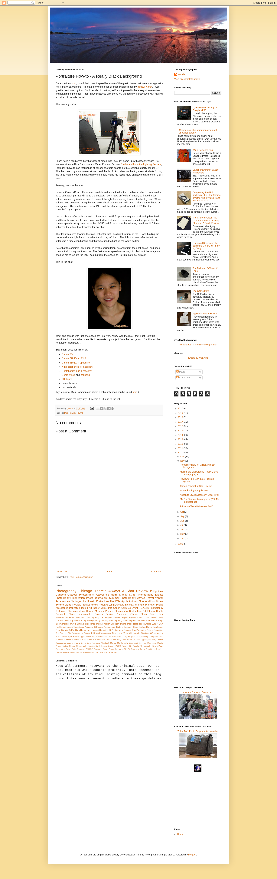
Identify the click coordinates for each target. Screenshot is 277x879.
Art (90, 608)
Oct (182, 512)
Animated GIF (91, 627)
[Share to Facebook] (109, 408)
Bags (160, 620)
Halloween (111, 640)
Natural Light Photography (111, 630)
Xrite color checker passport (77, 366)
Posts (182, 371)
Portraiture (102, 601)
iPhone (60, 604)
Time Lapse (117, 633)
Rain (74, 649)
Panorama (121, 614)
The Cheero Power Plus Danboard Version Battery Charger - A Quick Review (206, 220)
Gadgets (61, 594)
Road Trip (137, 624)
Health (159, 611)
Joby (154, 640)
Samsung (98, 649)
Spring (128, 604)
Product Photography (116, 611)
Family (71, 624)
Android (149, 620)
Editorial (67, 640)
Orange (111, 646)
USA (161, 624)
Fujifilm (109, 614)
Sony (160, 617)
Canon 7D (67, 354)
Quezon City (65, 633)
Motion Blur (109, 624)
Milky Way (128, 643)
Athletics (112, 636)
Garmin (64, 630)
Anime (58, 636)
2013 (181, 439)
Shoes (154, 617)
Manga (113, 643)
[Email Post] (91, 408)
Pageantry (141, 630)
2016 (181, 426)
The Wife (115, 601)
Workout (145, 633)
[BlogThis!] (101, 408)
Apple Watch (85, 636)
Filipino (125, 617)
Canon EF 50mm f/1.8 (74, 358)
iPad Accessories (64, 627)
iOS (151, 633)
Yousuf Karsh (145, 86)
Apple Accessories (107, 627)
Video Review (73, 604)
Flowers (99, 614)
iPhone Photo (138, 614)
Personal (60, 614)
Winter (159, 597)
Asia (106, 636)
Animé (64, 636)
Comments (184, 377)
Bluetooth (128, 627)
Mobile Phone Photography (75, 646)
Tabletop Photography (101, 633)
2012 (181, 444)
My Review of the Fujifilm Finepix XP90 (205, 108)
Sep (182, 516)
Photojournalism (76, 611)
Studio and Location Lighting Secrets (141, 164)
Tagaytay (135, 649)
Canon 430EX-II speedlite (76, 362)
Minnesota (151, 643)
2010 (181, 452)
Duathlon (60, 640)
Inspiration (74, 608)
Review (142, 591)
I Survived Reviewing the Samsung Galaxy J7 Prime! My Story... (206, 246)
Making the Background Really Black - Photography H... (199, 473)
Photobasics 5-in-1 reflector (77, 371)
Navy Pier (99, 620)
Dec (182, 456)
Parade (150, 630)
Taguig (84, 608)
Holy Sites (121, 640)
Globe (89, 640)
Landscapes (106, 617)
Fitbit (85, 624)
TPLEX (127, 649)
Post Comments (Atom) (81, 577)
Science (136, 620)
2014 (181, 435)
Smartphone (77, 633)
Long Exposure (116, 604)
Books (132, 611)
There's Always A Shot (114, 591)
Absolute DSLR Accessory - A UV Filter (199, 495)
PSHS (118, 646)
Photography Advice (133, 597)
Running (147, 624)
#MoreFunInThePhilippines (68, 617)
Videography (135, 633)
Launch (140, 617)
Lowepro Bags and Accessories (198, 692)
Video (125, 633)
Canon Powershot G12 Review (196, 486)
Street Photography (141, 594)
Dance (149, 627)
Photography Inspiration (70, 597)
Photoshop (127, 620)
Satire (105, 649)
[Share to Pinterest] (112, 408)
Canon (116, 608)
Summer (114, 597)
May (182, 534)
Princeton (150, 604)
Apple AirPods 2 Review (205, 313)
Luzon (89, 630)
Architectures (97, 636)
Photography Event (149, 646)
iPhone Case (97, 652)
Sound (112, 649)
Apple (124, 601)
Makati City (81, 620)
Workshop (87, 652)
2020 (181, 408)
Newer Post (62, 571)
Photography (66, 591)
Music (103, 608)
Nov (182, 461)
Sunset (155, 624)
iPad (143, 620)
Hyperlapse (146, 640)
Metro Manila (119, 594)
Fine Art (141, 611)
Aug (182, 520)
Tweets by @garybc (198, 358)
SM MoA (89, 649)
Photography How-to (73, 413)
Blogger (192, 854)
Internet (99, 624)
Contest (63, 624)
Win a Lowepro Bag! (203, 150)
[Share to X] (105, 408)
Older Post (156, 571)
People (136, 646)
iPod (110, 608)
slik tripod (67, 379)
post (74, 83)
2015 (181, 430)
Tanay (142, 649)
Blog (58, 624)
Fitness (151, 611)
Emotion (76, 640)
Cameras (126, 608)
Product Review (90, 604)
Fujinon (132, 617)
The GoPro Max (201, 291)
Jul (182, 525)
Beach (120, 636)
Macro (96, 630)
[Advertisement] (109, 542)
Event (135, 608)
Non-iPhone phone (123, 624)
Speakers (119, 649)
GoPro (71, 630)
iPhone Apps (78, 627)
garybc (182, 74)
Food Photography (90, 617)
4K (155, 633)
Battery (119, 627)
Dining (145, 636)
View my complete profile (187, 79)
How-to (89, 611)
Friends (91, 624)
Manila (120, 643)
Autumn (133, 601)
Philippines (156, 591)
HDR (67, 620)
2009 (181, 544)
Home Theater (133, 640)
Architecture (138, 604)
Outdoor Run (130, 630)
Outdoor (72, 594)
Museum (99, 611)
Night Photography (113, 620)
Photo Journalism (97, 597)
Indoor (96, 608)
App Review (73, 636)
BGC (155, 620)
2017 (181, 422)
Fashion (79, 624)
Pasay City (127, 646)
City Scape (129, 636)
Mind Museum (140, 643)
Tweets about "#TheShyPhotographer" (197, 344)
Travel (150, 597)
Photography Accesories (94, 594)
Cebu (135, 627)
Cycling (142, 627)
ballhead (85, 374)
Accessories (63, 601)
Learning (71, 643)
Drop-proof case (156, 636)
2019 (181, 413)
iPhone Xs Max (110, 652)
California (60, 620)
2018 (181, 417)
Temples (159, 649)
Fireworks (144, 608)
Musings (91, 620)
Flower (83, 640)
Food (58, 630)
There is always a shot (65, 652)
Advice (160, 633)
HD (104, 640)
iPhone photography (80, 614)
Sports (87, 633)
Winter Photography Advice (194, 490)
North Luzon (101, 646)
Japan (73, 620)
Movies (92, 646)
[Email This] (98, 408)
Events (159, 594)
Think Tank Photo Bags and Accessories (198, 731)
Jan (182, 538)
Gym (77, 630)
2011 (181, 448)
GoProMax (98, 640)
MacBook (105, 643)
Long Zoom (81, 643)
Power (68, 649)
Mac (148, 617)
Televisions (150, 649)
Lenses (116, 617)
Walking (79, 652)
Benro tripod (68, 374)
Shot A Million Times (151, 601)
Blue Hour (156, 614)
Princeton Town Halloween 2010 (196, 506)
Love (89, 643)
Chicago (85, 591)
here (134, 392)
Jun (182, 529)
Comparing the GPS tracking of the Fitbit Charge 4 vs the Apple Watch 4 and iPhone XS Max (207, 196)
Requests (81, 649)
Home (110, 571)
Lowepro (96, 643)
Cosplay (138, 636)
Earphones (158, 627)
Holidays (103, 604)
